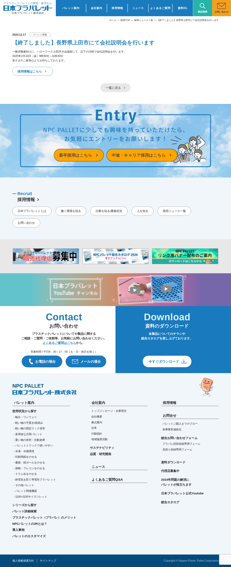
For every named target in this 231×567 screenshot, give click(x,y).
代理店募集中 (170, 471)
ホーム (112, 20)
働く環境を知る (71, 211)
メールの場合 (90, 361)
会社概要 (96, 416)
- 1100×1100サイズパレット (30, 496)
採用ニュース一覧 (143, 20)
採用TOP (125, 20)
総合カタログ (170, 502)
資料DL (183, 8)
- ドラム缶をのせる (25, 473)
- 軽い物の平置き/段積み (28, 422)
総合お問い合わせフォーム (179, 438)
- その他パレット (24, 485)
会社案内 (96, 8)
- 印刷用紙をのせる (25, 456)
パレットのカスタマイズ (29, 536)
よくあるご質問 (160, 8)
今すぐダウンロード (164, 361)
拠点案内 (96, 422)
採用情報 (117, 8)
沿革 (94, 427)
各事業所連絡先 (172, 429)
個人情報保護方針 (23, 560)
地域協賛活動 (99, 439)
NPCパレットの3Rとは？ (29, 523)
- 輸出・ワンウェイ (25, 417)
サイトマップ (48, 560)
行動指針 (96, 433)
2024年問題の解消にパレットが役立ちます (176, 482)
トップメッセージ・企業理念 (108, 410)
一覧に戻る (113, 88)
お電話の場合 (45, 361)
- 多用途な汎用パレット (28, 434)
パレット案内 (70, 8)
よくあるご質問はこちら (59, 343)
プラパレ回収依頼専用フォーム (181, 443)
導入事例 (18, 530)
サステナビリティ (102, 447)
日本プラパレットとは (32, 211)
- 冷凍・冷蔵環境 (24, 451)
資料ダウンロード (173, 462)
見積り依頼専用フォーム (177, 449)
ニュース (138, 8)
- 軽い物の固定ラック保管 (29, 428)
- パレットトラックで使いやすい (33, 445)
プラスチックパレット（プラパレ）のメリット (44, 517)
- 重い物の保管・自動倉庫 (29, 439)
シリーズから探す (24, 505)
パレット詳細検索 (24, 511)
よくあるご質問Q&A (107, 479)
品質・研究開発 (100, 454)
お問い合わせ (26, 222)
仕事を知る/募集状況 (109, 211)
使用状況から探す (24, 411)
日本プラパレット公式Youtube (182, 493)
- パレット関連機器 (25, 490)
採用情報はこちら (30, 71)
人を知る (142, 211)
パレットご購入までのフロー (180, 423)
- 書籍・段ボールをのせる (29, 462)
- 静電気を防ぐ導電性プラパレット (35, 479)
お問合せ (169, 415)
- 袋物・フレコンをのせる (29, 468)
